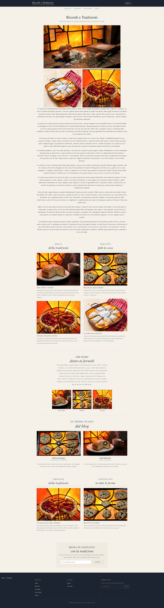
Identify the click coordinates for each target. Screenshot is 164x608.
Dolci (3, 578)
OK (127, 586)
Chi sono (70, 586)
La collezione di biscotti (93, 333)
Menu (128, 3)
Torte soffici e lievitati (45, 287)
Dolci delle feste (105, 458)
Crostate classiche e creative (47, 336)
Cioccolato (87, 8)
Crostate (77, 8)
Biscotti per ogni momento (93, 287)
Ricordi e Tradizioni (43, 3)
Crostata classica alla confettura (48, 523)
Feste (97, 8)
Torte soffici (61, 410)
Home (69, 583)
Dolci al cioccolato (58, 458)
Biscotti (68, 8)
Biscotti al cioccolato (92, 523)
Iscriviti (98, 562)
